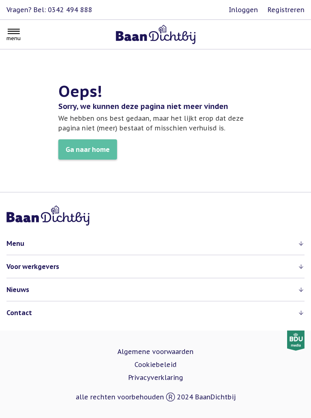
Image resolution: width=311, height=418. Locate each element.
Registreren (286, 10)
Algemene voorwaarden (155, 352)
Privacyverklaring (155, 377)
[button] (155, 243)
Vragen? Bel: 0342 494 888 (49, 10)
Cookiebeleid (155, 364)
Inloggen (243, 10)
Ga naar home (88, 149)
